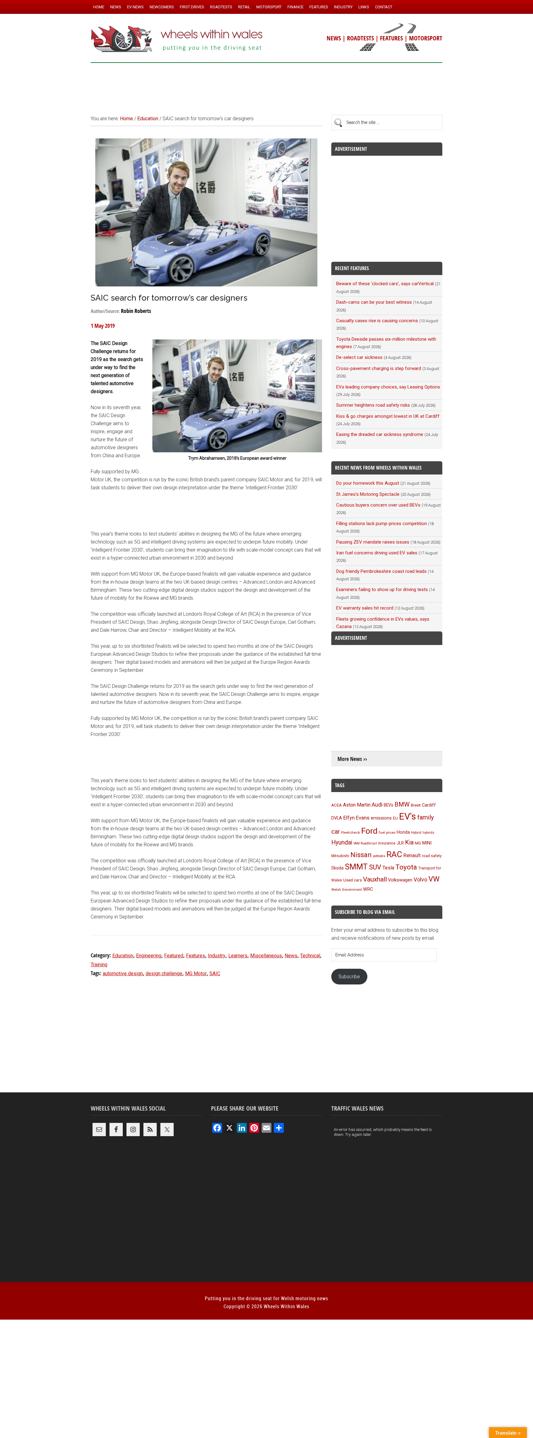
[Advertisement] (266, 86)
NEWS (334, 38)
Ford (369, 831)
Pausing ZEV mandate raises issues (372, 542)
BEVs (388, 805)
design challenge (164, 973)
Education (122, 956)
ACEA (336, 805)
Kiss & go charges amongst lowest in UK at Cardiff (388, 416)
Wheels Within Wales (177, 39)
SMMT (356, 866)
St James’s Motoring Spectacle (367, 494)
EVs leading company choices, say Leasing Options (388, 387)
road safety (432, 856)
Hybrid (416, 832)
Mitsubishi (340, 856)
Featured (173, 956)
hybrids (428, 832)
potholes (379, 856)
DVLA (336, 818)
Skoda (337, 867)
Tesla (388, 868)
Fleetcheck (350, 832)
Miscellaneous (266, 956)
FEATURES (391, 38)
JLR (400, 842)
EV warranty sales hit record (364, 608)
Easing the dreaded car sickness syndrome (379, 434)
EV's (407, 816)
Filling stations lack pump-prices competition (381, 523)
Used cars (352, 879)
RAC (394, 854)
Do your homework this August (367, 483)
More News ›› (352, 759)
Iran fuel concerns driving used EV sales (376, 553)
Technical (310, 956)
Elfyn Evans (356, 818)
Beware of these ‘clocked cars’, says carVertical (385, 283)
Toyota (406, 867)
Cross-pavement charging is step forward (378, 368)
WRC (368, 889)
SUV (375, 867)
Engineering (148, 956)
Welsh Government (346, 889)
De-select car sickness (359, 357)
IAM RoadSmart (365, 843)
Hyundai (341, 842)
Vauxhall (375, 879)
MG (418, 843)
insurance (386, 843)
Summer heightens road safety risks (373, 405)
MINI (427, 843)
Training (99, 965)
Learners (237, 956)
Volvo (420, 879)
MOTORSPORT (425, 38)
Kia (409, 842)
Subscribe (349, 977)
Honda (403, 832)
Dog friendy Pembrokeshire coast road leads (381, 571)
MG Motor (196, 973)
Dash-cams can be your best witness (374, 302)
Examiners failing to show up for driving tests (382, 589)
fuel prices (387, 832)
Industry (216, 956)
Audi (377, 804)
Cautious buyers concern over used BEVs (378, 505)
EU (395, 818)
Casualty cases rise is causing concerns (377, 320)
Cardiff (429, 805)
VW (434, 879)
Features (195, 956)
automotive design (123, 973)
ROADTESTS (360, 38)
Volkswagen (400, 880)
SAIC (214, 973)
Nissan (361, 855)
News (291, 956)
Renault (412, 855)
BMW (402, 804)
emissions (381, 818)
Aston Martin (356, 805)
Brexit (416, 805)
